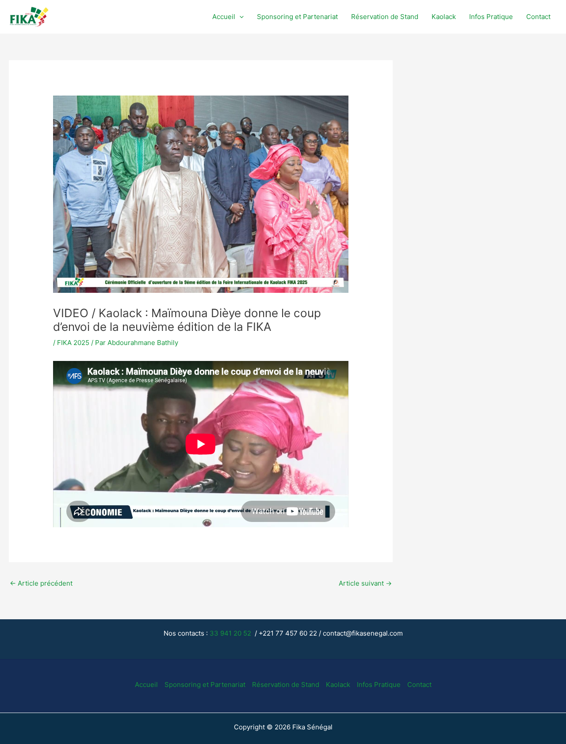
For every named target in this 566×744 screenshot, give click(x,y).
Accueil (223, 16)
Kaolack (444, 16)
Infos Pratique (491, 16)
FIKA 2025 (73, 342)
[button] (239, 17)
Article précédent (41, 583)
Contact (538, 16)
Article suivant (365, 583)
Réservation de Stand (384, 16)
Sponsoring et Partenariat (297, 16)
